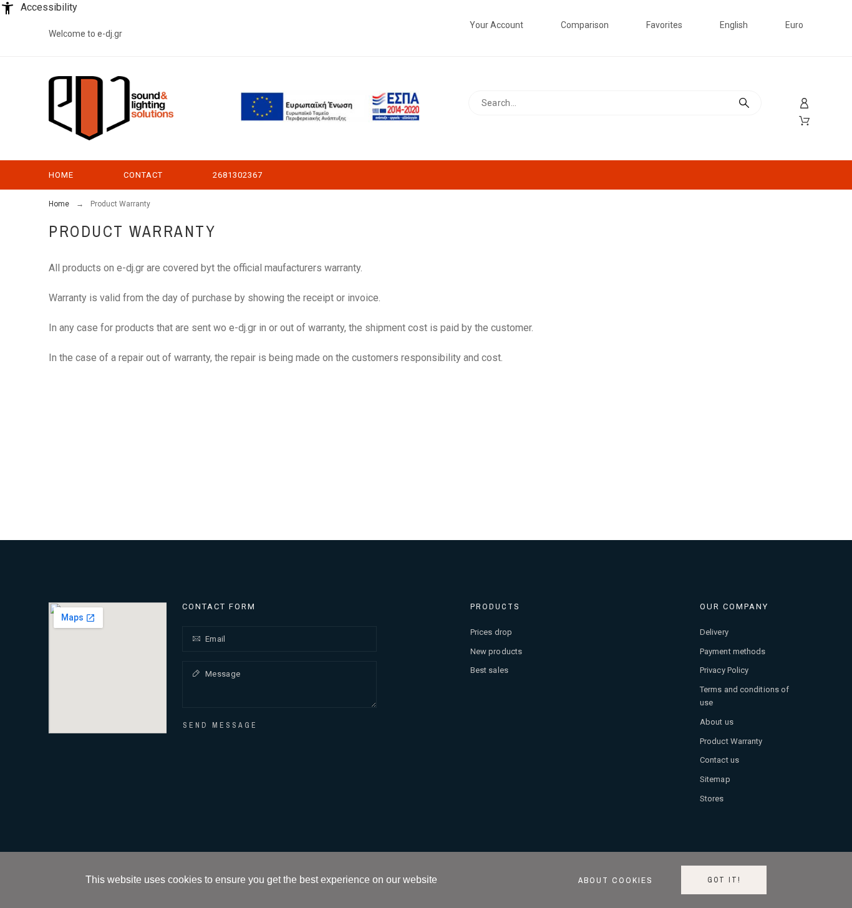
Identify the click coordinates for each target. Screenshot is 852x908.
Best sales (489, 670)
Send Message (220, 725)
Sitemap (715, 779)
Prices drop (491, 632)
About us (716, 722)
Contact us (719, 760)
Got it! (724, 880)
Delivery (714, 632)
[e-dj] (111, 108)
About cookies (615, 880)
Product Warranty (731, 741)
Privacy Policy (724, 670)
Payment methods (733, 651)
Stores (712, 798)
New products (496, 651)
